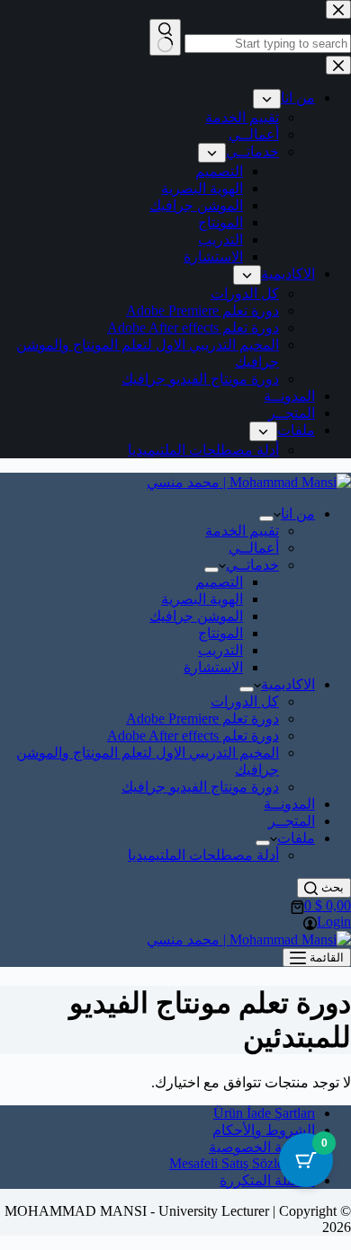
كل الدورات (245, 701)
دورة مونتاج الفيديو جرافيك (200, 786)
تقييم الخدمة (242, 530)
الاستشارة (213, 667)
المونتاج (220, 633)
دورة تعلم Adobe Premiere (202, 718)
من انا (298, 513)
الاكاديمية (288, 684)
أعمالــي (254, 547)
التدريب (220, 650)
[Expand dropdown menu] (266, 518)
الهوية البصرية (202, 599)
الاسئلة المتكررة (267, 1180)
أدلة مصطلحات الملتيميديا (203, 855)
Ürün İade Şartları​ (264, 1113)
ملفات (296, 838)
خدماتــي (252, 564)
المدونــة (289, 803)
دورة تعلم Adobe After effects (193, 735)
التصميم (219, 582)
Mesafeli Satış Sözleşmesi (242, 1163)
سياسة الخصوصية (262, 1147)
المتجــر (291, 821)
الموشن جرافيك (196, 616)
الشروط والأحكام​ (263, 1130)
